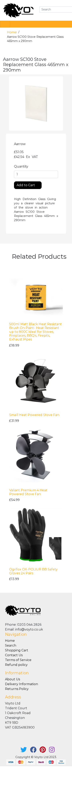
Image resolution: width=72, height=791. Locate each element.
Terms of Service (18, 660)
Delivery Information (21, 684)
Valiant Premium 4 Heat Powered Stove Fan (28, 492)
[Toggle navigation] (5, 24)
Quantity (21, 166)
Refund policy (16, 665)
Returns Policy (17, 689)
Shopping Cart (16, 650)
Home (12, 32)
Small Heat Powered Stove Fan (34, 415)
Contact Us (14, 655)
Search (10, 645)
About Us (12, 679)
